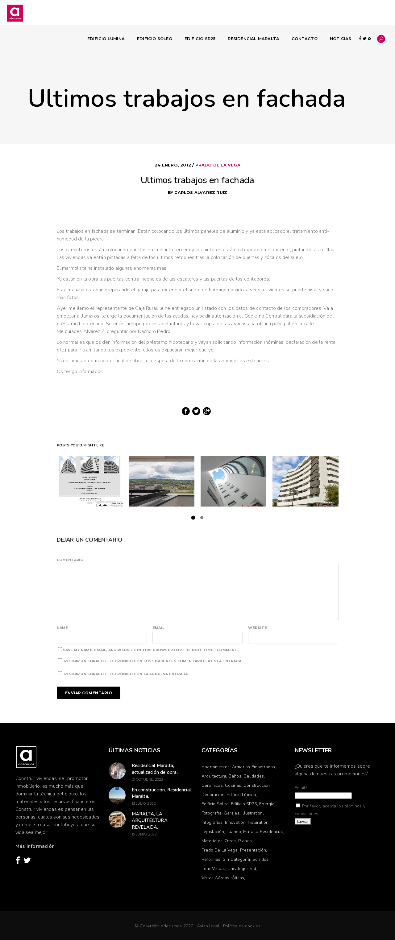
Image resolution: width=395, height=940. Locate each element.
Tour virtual (213, 869)
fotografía (212, 813)
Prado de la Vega (217, 164)
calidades (253, 776)
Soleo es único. (305, 481)
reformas (211, 859)
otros (230, 841)
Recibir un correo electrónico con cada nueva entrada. (126, 674)
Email (158, 628)
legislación (213, 832)
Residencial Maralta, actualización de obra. (155, 768)
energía (266, 804)
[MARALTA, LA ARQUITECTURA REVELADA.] (117, 819)
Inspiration (258, 822)
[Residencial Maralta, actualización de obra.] (117, 770)
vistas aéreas (216, 878)
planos (245, 841)
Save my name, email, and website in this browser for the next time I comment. (151, 650)
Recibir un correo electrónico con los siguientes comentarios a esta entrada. (153, 661)
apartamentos (216, 767)
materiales (212, 841)
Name (62, 628)
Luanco (234, 832)
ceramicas (212, 785)
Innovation (235, 822)
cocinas (233, 785)
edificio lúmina (241, 795)
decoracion (213, 795)
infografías (212, 822)
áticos (238, 878)
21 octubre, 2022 (148, 779)
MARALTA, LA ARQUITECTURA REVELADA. (150, 820)
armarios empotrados (253, 767)
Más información (35, 846)
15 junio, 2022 (144, 834)
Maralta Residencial (263, 832)
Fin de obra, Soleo (89, 481)
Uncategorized (241, 869)
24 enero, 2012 (173, 164)
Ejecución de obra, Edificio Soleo (233, 481)
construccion (256, 785)
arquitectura (214, 776)
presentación (253, 850)
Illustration (252, 813)
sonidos (260, 859)
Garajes (231, 813)
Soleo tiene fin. (161, 481)
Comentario (70, 560)
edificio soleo (215, 804)
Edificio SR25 (244, 804)
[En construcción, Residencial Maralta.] (117, 795)
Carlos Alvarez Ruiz (200, 192)
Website (257, 628)
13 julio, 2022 (144, 803)
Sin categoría (236, 859)
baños (235, 776)
